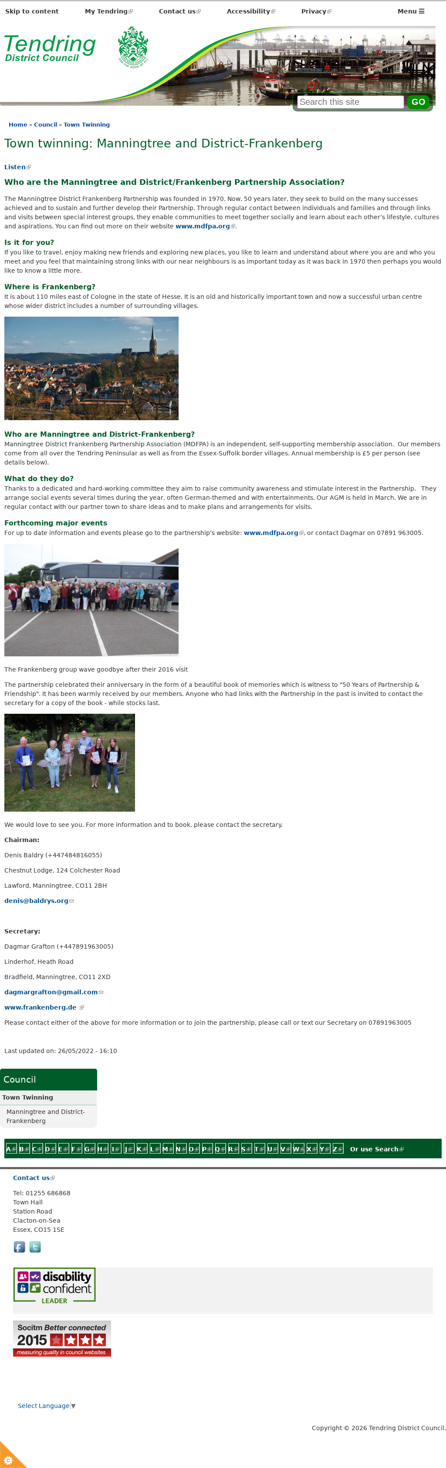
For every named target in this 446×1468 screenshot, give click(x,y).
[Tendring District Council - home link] (76, 63)
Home (18, 124)
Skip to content (32, 11)
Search (389, 1149)
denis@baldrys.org (39, 900)
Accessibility (251, 11)
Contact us (180, 11)
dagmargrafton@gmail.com (53, 992)
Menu (408, 11)
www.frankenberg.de (43, 1007)
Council (45, 124)
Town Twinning (87, 124)
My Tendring (109, 11)
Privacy (316, 11)
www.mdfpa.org (205, 226)
